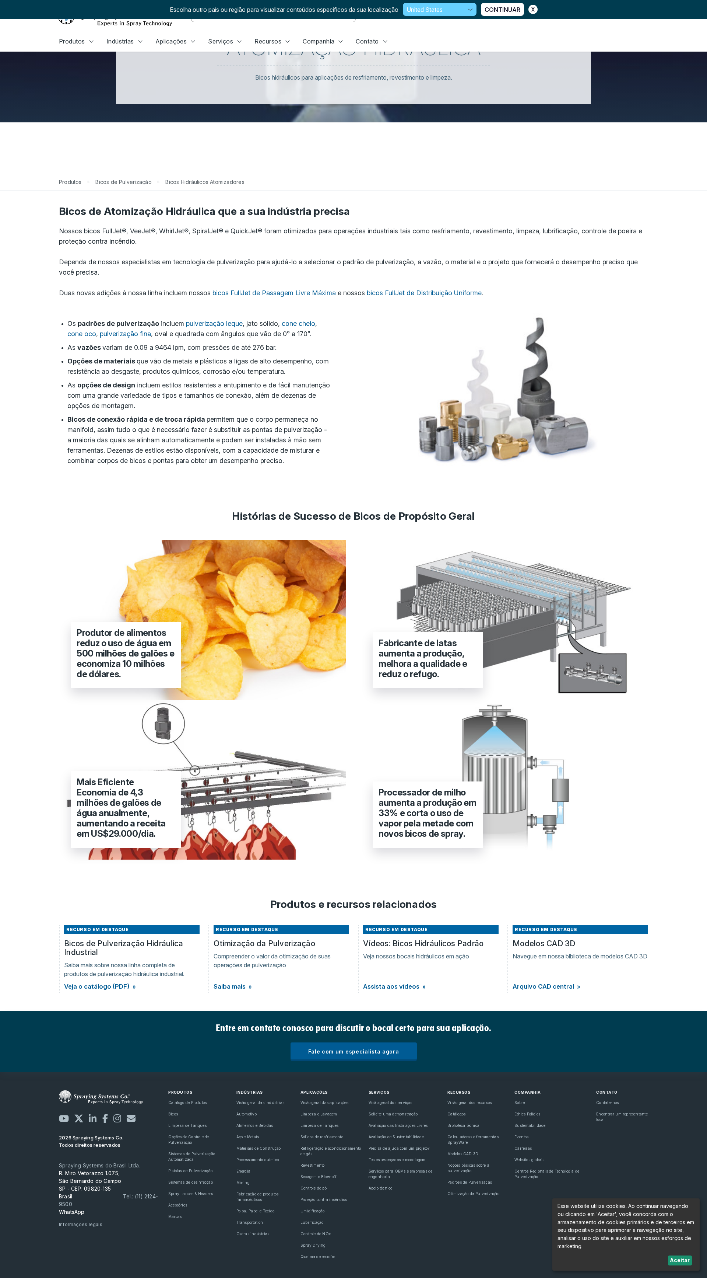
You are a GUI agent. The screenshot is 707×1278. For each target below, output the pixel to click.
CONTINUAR (502, 9)
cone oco (81, 334)
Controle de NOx (315, 1234)
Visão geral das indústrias (260, 1102)
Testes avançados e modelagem (397, 1159)
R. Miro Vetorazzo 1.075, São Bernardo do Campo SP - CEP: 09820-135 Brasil (90, 1184)
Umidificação (312, 1211)
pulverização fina (125, 334)
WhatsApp (72, 1212)
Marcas (175, 1216)
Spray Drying (313, 1245)
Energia (243, 1171)
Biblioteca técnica (463, 1125)
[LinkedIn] (92, 1118)
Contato (367, 41)
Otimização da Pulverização (473, 1193)
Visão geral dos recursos (469, 1102)
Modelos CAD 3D (462, 1154)
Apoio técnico (381, 1188)
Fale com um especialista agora (353, 1051)
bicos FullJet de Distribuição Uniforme (424, 293)
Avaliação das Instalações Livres (398, 1125)
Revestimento (312, 1165)
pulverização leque (214, 323)
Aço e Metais (247, 1137)
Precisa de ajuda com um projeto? (399, 1148)
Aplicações (171, 41)
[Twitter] (78, 1118)
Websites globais (529, 1159)
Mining (243, 1182)
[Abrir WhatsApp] (689, 1259)
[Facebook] (105, 1118)
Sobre (519, 1102)
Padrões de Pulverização (469, 1182)
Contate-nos (607, 1102)
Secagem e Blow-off (318, 1176)
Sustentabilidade (529, 1125)
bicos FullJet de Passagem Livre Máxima (274, 293)
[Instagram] (117, 1118)
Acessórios (177, 1205)
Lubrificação (312, 1222)
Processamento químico (257, 1159)
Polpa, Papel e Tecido (255, 1211)
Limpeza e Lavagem (318, 1114)
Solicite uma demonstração (393, 1114)
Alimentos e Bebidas (254, 1125)
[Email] (131, 1118)
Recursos (267, 41)
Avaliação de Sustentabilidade (396, 1137)
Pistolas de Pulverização (190, 1171)
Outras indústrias (253, 1234)
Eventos (521, 1137)
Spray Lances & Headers (190, 1193)
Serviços (220, 41)
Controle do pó (313, 1188)
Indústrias (120, 41)
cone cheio (298, 323)
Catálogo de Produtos (187, 1102)
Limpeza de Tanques (187, 1125)
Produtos (72, 41)
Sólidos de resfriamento (321, 1137)
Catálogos (456, 1114)
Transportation (249, 1222)
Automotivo (246, 1114)
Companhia (318, 41)
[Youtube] (64, 1118)
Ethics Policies (527, 1114)
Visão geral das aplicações (324, 1102)
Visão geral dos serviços (390, 1102)
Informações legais (80, 1224)
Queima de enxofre (317, 1256)
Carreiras (523, 1148)
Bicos (173, 1114)
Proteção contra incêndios (323, 1199)
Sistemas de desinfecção (190, 1182)
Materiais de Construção (258, 1148)
